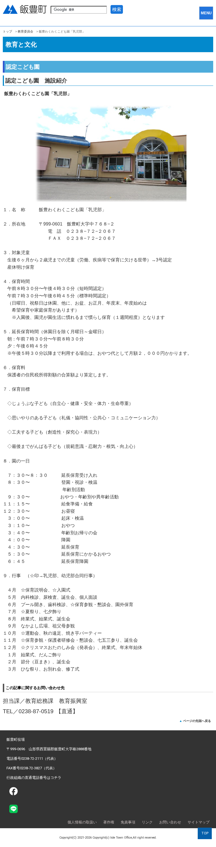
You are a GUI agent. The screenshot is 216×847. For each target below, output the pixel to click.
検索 (116, 9)
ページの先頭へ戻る (197, 720)
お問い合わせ (170, 822)
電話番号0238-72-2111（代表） (32, 758)
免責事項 (128, 822)
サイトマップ (199, 822)
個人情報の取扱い (82, 822)
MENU (206, 13)
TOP (204, 833)
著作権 (108, 822)
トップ (7, 31)
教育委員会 (25, 31)
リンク (147, 822)
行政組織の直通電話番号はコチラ (33, 777)
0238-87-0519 (36, 711)
